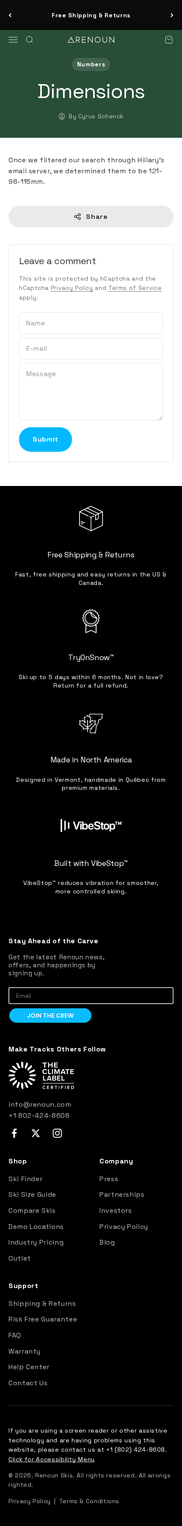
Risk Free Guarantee (42, 1319)
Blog (107, 1242)
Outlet (19, 1258)
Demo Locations (36, 1226)
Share (97, 216)
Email (16, 981)
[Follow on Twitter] (35, 1133)
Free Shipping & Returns (91, 15)
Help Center (29, 1366)
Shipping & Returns (42, 1303)
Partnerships (122, 1194)
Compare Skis (32, 1210)
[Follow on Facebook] (14, 1133)
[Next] (172, 15)
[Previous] (9, 15)
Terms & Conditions (89, 1501)
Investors (115, 1210)
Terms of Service (135, 288)
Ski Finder (25, 1178)
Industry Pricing (35, 1242)
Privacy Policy (72, 288)
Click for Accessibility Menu (51, 1459)
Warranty (24, 1351)
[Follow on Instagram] (57, 1133)
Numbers (91, 64)
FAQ (14, 1335)
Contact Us (27, 1383)
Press (108, 1178)
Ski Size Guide (32, 1194)
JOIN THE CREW (50, 1015)
